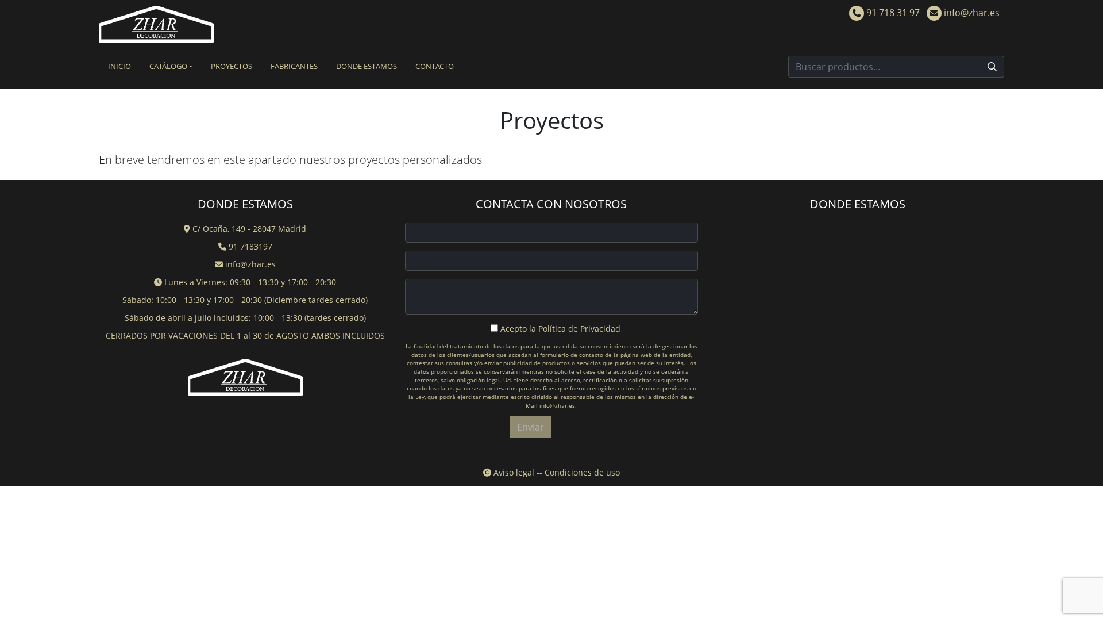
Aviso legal (512, 472)
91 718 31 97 (892, 12)
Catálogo (168, 66)
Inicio (119, 66)
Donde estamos (366, 66)
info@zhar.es (971, 12)
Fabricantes (294, 66)
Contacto (434, 66)
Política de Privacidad (579, 328)
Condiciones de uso (582, 472)
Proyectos (231, 66)
